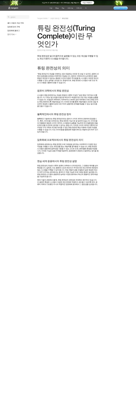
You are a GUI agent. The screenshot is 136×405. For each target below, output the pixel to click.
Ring (57, 8)
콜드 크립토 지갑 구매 (15, 23)
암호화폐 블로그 (13, 30)
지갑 (50, 8)
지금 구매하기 (87, 3)
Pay (63, 8)
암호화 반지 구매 (13, 27)
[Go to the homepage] (13, 8)
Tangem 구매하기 (120, 8)
